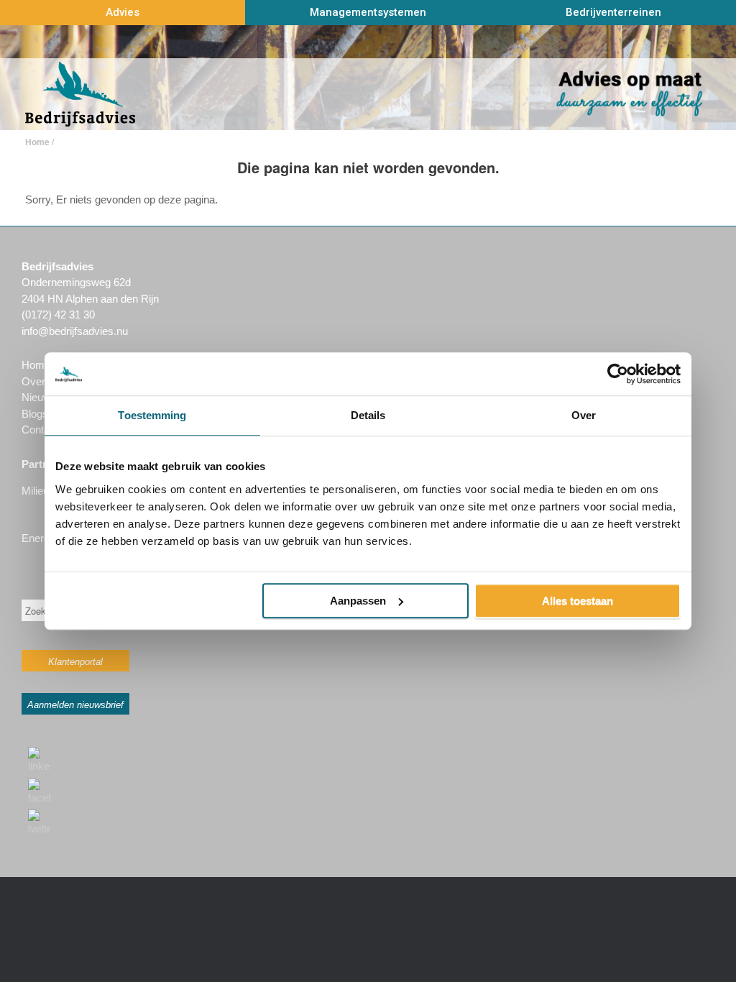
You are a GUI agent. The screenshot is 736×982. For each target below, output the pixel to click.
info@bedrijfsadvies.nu (75, 331)
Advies (122, 12)
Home (37, 141)
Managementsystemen (368, 12)
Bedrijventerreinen (613, 12)
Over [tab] (583, 415)
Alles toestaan (577, 601)
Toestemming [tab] (152, 415)
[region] (368, 77)
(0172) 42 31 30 (58, 314)
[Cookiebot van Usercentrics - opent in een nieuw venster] (618, 374)
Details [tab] (368, 415)
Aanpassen (358, 601)
